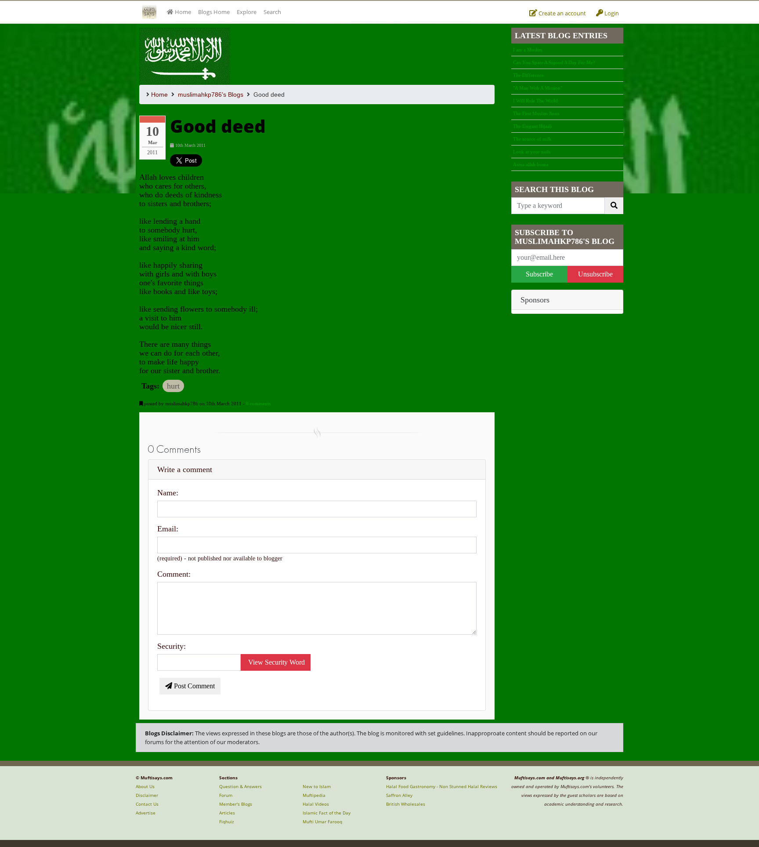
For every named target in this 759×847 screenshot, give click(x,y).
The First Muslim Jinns (536, 113)
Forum (225, 795)
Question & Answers (240, 786)
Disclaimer (147, 795)
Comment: (174, 574)
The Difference (528, 75)
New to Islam (317, 786)
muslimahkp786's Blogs (210, 94)
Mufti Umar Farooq (322, 821)
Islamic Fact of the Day (327, 813)
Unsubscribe (595, 274)
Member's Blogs (235, 804)
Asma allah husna (531, 164)
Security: (171, 646)
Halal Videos (316, 804)
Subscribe (539, 274)
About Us (145, 786)
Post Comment (193, 686)
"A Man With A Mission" (537, 88)
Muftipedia (314, 795)
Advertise (145, 813)
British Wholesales (405, 804)
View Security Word (275, 662)
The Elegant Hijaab (532, 126)
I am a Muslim (527, 49)
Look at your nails (531, 151)
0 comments (258, 403)
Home (159, 94)
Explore (247, 12)
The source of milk (532, 139)
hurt (173, 386)
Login (611, 13)
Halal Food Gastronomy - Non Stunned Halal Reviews (441, 786)
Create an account (561, 13)
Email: (167, 528)
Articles (227, 813)
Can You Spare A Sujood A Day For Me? (554, 62)
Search (272, 12)
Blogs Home (214, 12)
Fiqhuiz (226, 821)
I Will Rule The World (535, 100)
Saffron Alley (399, 795)
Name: (167, 492)
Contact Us (147, 804)
